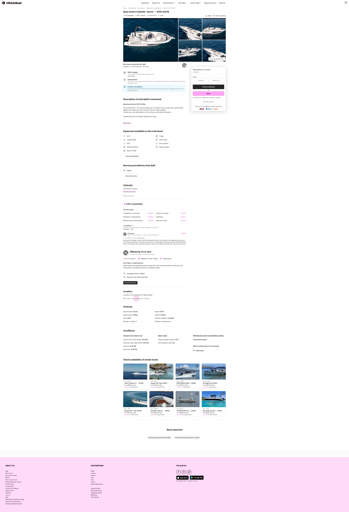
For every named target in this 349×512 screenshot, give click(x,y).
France (93, 482)
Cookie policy (9, 486)
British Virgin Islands (97, 484)
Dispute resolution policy (13, 501)
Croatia (93, 473)
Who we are (9, 473)
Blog (6, 497)
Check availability (208, 87)
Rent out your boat (11, 480)
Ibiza (92, 480)
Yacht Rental (95, 497)
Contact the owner (130, 282)
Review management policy (13, 503)
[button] (208, 16)
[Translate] (131, 229)
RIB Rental (94, 495)
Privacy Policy (9, 484)
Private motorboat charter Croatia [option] (187, 437)
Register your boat (210, 3)
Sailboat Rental (95, 488)
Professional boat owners (13, 482)
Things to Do (156, 3)
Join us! (7, 495)
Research (222, 3)
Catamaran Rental (96, 493)
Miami (92, 471)
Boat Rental (145, 3)
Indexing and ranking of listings (14, 499)
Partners (8, 493)
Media (7, 477)
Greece (93, 475)
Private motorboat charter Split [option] (159, 437)
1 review (130, 15)
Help (6, 471)
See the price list (129, 192)
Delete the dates (128, 195)
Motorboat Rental (96, 490)
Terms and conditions (12, 488)
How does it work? (11, 475)
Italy (92, 477)
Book (208, 93)
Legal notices (9, 490)
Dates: (195, 77)
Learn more (200, 350)
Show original (141, 238)
